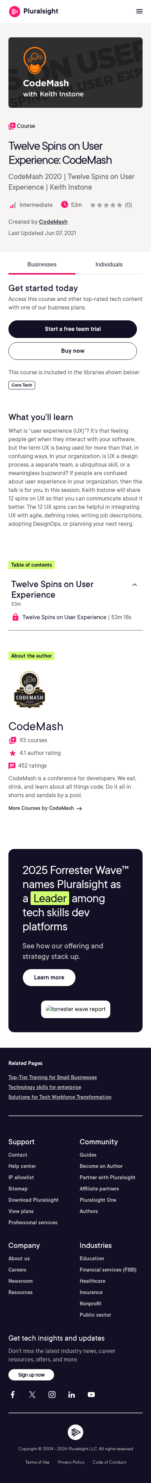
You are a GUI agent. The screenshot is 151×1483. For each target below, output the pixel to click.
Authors (89, 1211)
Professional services (33, 1222)
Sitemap (18, 1189)
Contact (17, 1155)
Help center (22, 1166)
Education (92, 1258)
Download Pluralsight (33, 1200)
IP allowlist (21, 1177)
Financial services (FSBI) (108, 1270)
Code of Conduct (109, 1462)
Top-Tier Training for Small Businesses (52, 1077)
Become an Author (101, 1166)
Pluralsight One (98, 1200)
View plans (21, 1211)
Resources (20, 1292)
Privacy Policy (71, 1462)
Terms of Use (37, 1462)
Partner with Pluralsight (108, 1177)
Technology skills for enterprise (44, 1087)
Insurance (91, 1292)
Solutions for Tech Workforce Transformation (59, 1097)
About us (19, 1258)
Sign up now (31, 1374)
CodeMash (53, 222)
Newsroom (20, 1281)
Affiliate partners (99, 1189)
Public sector (95, 1315)
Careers (17, 1270)
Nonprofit (90, 1303)
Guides (88, 1155)
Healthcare (92, 1281)
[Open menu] (139, 11)
